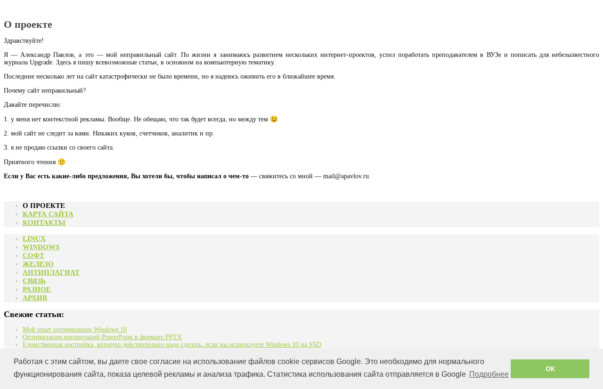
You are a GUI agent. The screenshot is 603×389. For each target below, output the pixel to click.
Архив (35, 298)
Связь (34, 281)
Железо (38, 264)
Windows (41, 247)
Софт (33, 255)
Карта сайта (48, 214)
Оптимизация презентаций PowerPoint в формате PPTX (102, 337)
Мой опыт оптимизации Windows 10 (75, 329)
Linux (34, 238)
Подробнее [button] (489, 374)
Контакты (44, 222)
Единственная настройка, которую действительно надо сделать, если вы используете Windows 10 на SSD (172, 344)
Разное (37, 289)
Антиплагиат (51, 272)
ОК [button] (550, 369)
